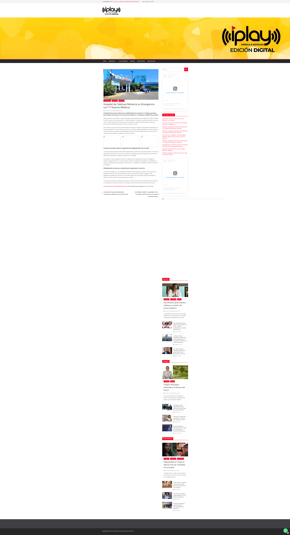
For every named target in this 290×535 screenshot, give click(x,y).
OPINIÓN (132, 61)
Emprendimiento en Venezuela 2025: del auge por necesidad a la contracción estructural (179, 428)
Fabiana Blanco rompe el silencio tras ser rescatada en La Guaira (174, 465)
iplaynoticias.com (118, 110)
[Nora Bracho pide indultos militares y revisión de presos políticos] (175, 290)
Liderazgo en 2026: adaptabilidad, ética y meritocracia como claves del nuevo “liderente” (179, 407)
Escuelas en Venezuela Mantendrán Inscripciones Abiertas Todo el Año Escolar (116, 193)
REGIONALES (121, 100)
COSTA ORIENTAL (123, 61)
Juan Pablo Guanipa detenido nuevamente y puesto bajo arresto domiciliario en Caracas (179, 351)
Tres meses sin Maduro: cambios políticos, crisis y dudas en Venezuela (179, 495)
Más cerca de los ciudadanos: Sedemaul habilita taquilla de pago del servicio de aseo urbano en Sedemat (174, 136)
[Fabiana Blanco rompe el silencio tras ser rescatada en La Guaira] (175, 449)
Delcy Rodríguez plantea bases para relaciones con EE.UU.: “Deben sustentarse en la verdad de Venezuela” (179, 326)
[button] (115, 61)
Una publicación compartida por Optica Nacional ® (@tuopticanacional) (180, 108)
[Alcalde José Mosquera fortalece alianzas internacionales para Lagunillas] (167, 507)
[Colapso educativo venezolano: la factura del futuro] (175, 372)
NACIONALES (173, 299)
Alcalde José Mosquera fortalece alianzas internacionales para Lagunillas (179, 506)
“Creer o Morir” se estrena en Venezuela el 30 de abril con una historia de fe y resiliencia (179, 485)
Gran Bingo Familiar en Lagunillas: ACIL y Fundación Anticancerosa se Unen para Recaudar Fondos (146, 194)
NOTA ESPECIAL (141, 61)
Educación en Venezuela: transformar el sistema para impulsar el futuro (179, 418)
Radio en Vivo (151, 61)
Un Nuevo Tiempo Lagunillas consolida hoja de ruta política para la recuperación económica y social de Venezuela (180, 339)
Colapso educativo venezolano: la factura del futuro (174, 387)
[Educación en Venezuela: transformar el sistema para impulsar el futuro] (167, 419)
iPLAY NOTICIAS (115, 531)
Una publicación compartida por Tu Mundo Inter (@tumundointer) (179, 193)
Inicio (104, 61)
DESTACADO (112, 61)
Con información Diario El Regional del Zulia (114, 186)
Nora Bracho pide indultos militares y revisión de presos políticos (175, 305)
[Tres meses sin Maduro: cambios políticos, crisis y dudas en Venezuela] (167, 496)
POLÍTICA (179, 299)
